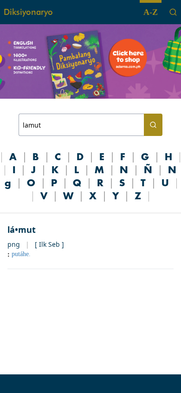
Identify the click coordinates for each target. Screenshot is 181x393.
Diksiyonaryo (28, 12)
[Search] (173, 12)
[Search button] (153, 125)
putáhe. (21, 254)
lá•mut (21, 229)
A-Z (150, 12)
